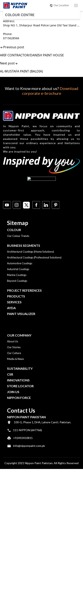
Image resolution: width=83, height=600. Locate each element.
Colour (14, 230)
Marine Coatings (16, 275)
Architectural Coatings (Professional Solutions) (34, 257)
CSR (10, 374)
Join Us (13, 392)
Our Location (61, 5)
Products (16, 296)
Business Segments (23, 245)
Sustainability (20, 368)
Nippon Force (19, 398)
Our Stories (14, 347)
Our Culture (14, 353)
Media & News (15, 358)
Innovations (18, 380)
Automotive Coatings (19, 263)
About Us (12, 341)
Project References (24, 290)
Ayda (11, 308)
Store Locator (20, 386)
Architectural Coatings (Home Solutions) (30, 251)
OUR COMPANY (19, 335)
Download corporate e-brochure (50, 91)
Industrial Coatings (18, 269)
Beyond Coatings (17, 280)
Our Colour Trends (18, 236)
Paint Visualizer (21, 314)
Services (14, 302)
